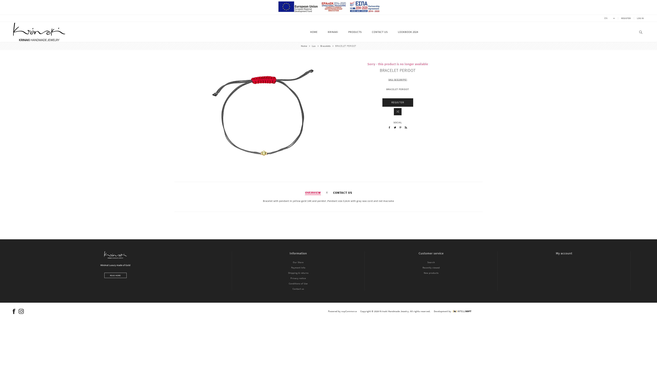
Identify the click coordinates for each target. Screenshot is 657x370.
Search (431, 262)
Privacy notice (298, 278)
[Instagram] (21, 311)
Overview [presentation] (313, 193)
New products (431, 273)
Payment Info (298, 267)
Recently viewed (431, 267)
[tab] (313, 193)
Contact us (298, 288)
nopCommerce (349, 311)
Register (626, 18)
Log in (640, 18)
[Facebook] (14, 311)
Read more (115, 275)
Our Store (298, 262)
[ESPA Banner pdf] (328, 13)
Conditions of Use (298, 283)
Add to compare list (398, 111)
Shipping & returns (298, 273)
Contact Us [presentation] (342, 193)
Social (398, 122)
